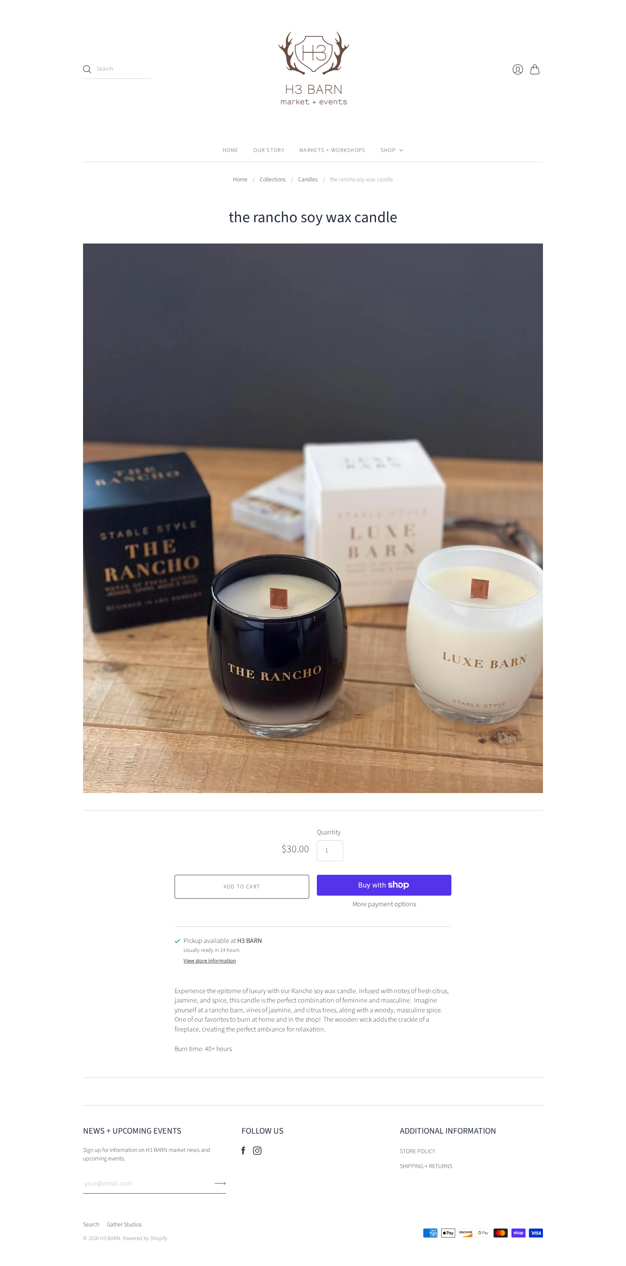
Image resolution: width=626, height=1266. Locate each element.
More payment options (384, 904)
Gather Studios (124, 1224)
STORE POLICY (417, 1151)
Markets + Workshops (332, 150)
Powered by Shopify (145, 1238)
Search (91, 1224)
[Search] (87, 69)
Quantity (329, 832)
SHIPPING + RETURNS (426, 1166)
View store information (210, 961)
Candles (308, 180)
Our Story (268, 150)
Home (230, 150)
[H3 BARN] (313, 69)
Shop (388, 150)
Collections (273, 180)
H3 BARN (110, 1238)
